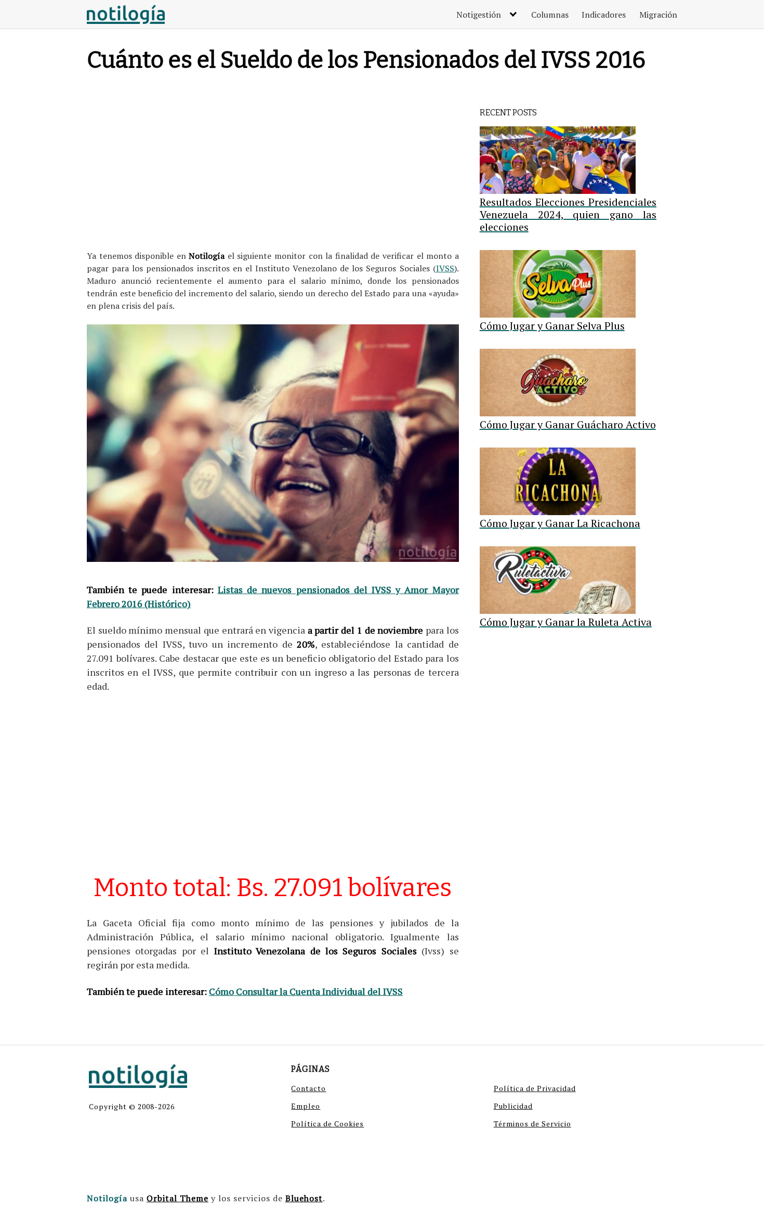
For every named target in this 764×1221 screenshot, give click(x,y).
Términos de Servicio (532, 1123)
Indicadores (604, 14)
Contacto (308, 1088)
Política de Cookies (327, 1123)
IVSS (445, 268)
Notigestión (478, 14)
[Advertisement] (273, 164)
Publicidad (513, 1106)
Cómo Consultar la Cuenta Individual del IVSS (306, 991)
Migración (658, 14)
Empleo (305, 1106)
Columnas (550, 14)
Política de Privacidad (535, 1088)
